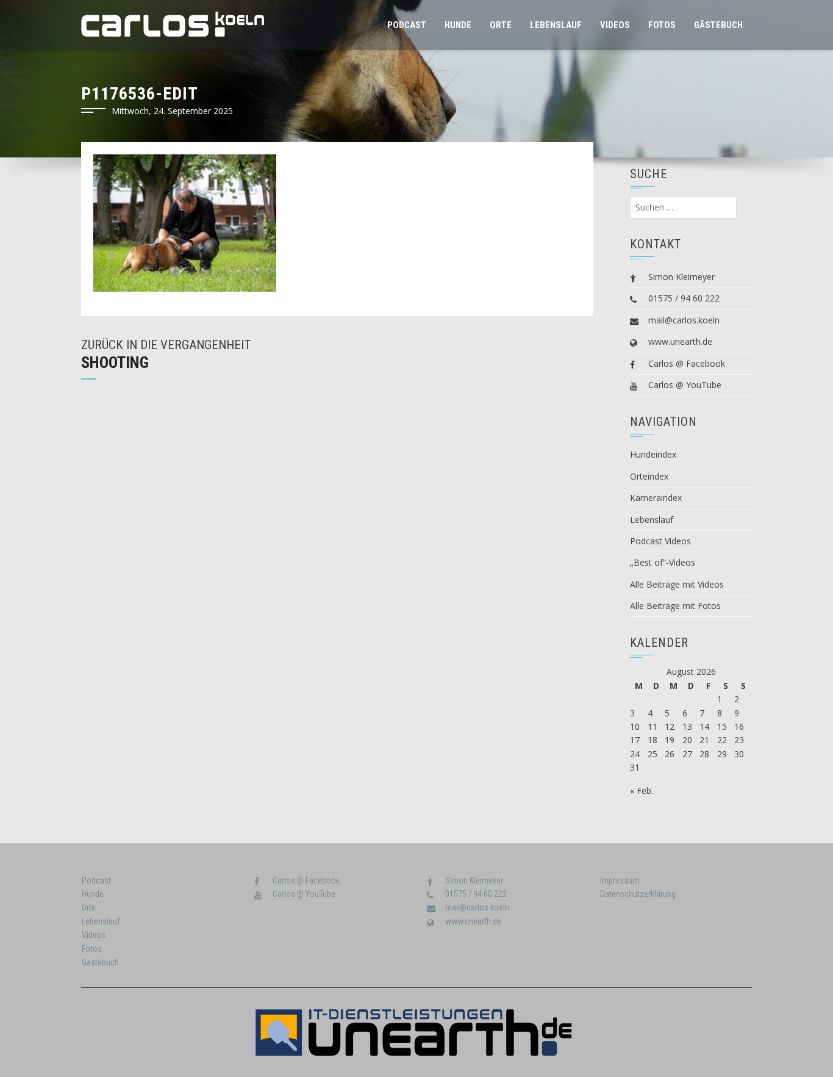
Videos (615, 25)
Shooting (115, 362)
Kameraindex (656, 497)
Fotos (662, 25)
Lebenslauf (556, 25)
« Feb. (641, 790)
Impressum (619, 880)
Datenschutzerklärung (638, 894)
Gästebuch (718, 25)
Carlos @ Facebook (686, 363)
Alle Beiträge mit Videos (677, 584)
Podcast (406, 25)
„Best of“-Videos (662, 562)
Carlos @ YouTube (684, 385)
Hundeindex (653, 454)
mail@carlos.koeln (684, 320)
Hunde (458, 25)
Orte (501, 25)
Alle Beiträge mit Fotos (675, 605)
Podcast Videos (660, 541)
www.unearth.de (680, 341)
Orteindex (649, 476)
